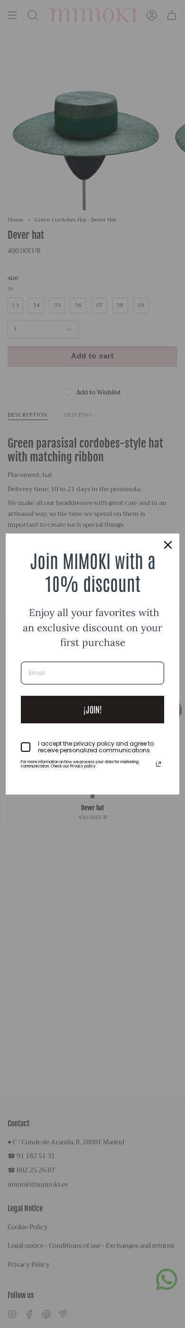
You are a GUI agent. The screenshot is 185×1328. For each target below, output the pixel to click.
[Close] (168, 544)
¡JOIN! (92, 709)
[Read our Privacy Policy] (158, 764)
